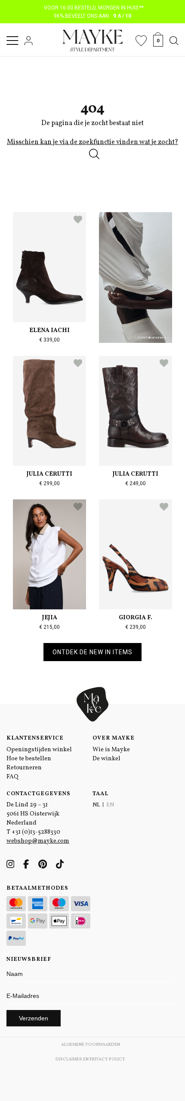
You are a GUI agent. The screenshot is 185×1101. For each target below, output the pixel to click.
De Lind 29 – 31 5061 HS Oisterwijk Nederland (32, 814)
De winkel (106, 759)
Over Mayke (113, 738)
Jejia (49, 618)
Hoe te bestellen (28, 759)
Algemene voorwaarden (90, 1044)
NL (96, 805)
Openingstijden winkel (39, 750)
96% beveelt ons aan (93, 16)
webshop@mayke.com (37, 841)
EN (110, 805)
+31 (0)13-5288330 (36, 832)
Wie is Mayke (111, 750)
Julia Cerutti (49, 474)
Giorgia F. (135, 618)
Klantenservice (35, 738)
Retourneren (24, 768)
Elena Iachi (49, 330)
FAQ (12, 777)
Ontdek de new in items (92, 652)
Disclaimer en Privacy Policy (90, 1059)
